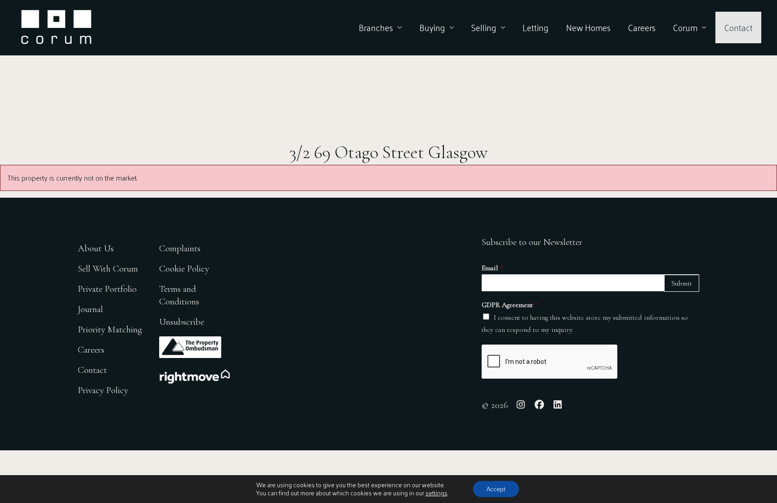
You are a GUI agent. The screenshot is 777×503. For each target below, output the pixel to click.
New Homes (588, 27)
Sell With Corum (108, 268)
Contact (738, 27)
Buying (432, 27)
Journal (90, 309)
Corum (685, 27)
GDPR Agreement (510, 304)
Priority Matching (110, 329)
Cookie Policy (184, 268)
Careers (642, 27)
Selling (483, 27)
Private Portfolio (107, 289)
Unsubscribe (181, 321)
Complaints (180, 248)
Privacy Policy (103, 390)
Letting (535, 27)
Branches (376, 27)
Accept (496, 488)
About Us (96, 248)
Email (492, 267)
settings (436, 493)
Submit (681, 283)
